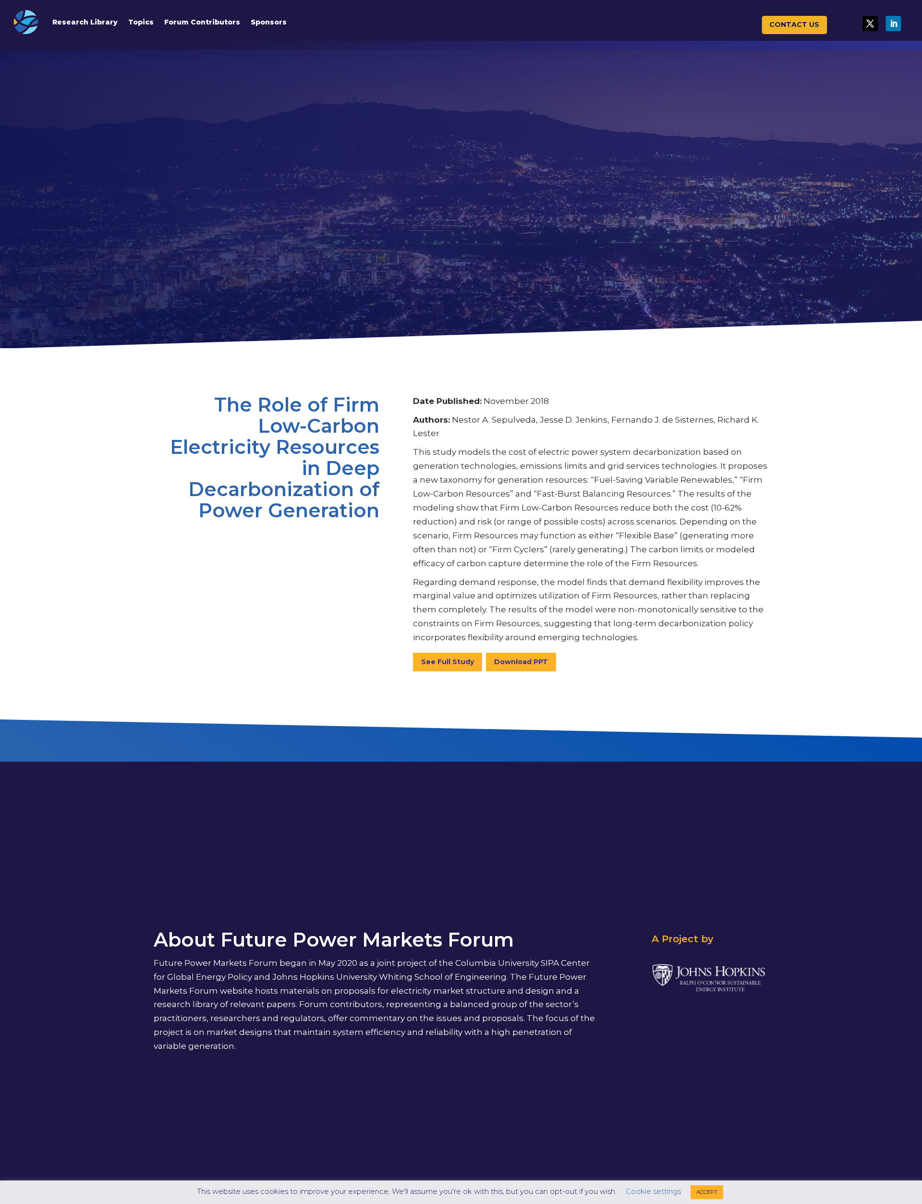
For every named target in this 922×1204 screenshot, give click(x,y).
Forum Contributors (202, 22)
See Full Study (447, 661)
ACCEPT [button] (706, 1192)
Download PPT (521, 661)
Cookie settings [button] (653, 1191)
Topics (141, 22)
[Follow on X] (870, 23)
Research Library (85, 22)
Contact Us (794, 24)
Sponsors (269, 22)
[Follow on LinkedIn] (893, 23)
